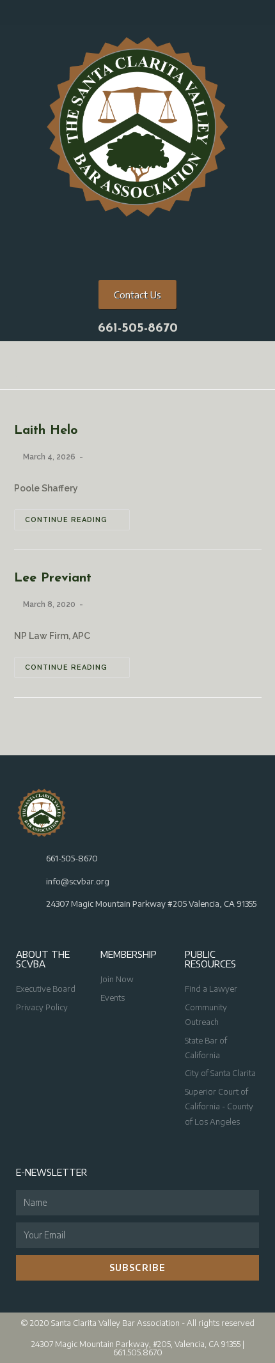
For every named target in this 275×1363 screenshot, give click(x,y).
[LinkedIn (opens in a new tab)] (130, 15)
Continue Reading (66, 520)
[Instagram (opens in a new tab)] (114, 15)
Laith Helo (46, 430)
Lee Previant (52, 578)
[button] (137, 365)
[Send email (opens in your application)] (145, 15)
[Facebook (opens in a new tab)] (97, 15)
